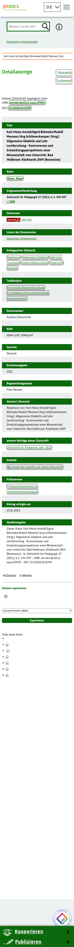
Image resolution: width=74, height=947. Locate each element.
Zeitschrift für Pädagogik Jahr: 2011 (29, 447)
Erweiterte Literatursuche (22, 41)
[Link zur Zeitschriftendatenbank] (11, 201)
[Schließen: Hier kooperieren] (67, 932)
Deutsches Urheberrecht (21, 238)
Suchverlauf (64, 80)
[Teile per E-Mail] (7, 668)
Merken (27, 575)
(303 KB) (26, 219)
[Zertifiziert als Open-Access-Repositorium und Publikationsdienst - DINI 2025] (62, 919)
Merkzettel (65, 72)
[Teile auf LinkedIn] (7, 662)
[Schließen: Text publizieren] (67, 942)
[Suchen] (45, 26)
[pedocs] (15, 8)
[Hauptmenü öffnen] (66, 7)
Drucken (11, 575)
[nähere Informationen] (59, 27)
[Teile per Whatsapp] (7, 656)
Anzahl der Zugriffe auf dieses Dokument (36, 467)
